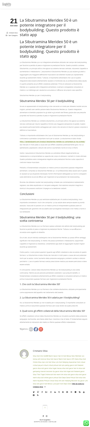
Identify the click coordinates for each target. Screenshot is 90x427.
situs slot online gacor (45, 377)
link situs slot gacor (68, 374)
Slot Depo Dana (64, 377)
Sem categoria (13, 35)
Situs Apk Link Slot (44, 362)
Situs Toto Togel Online (41, 374)
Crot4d (51, 381)
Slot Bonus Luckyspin (52, 384)
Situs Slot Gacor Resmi (55, 359)
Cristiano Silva (13, 33)
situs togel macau (55, 368)
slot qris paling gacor (66, 365)
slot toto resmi (55, 374)
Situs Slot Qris (38, 356)
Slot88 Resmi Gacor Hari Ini (53, 356)
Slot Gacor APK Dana (71, 359)
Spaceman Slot (74, 362)
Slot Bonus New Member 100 (73, 356)
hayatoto (40, 381)
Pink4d (46, 381)
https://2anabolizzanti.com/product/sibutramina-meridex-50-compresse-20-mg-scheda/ (52, 142)
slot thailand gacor (78, 371)
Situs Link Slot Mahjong (60, 362)
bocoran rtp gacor (52, 371)
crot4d (82, 362)
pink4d (55, 365)
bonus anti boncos (39, 359)
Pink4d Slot (74, 377)
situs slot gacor (43, 368)
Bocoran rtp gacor (77, 381)
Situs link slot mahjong (63, 381)
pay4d (40, 365)
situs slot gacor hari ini (70, 368)
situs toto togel (65, 371)
